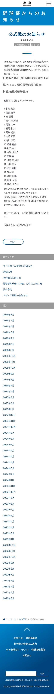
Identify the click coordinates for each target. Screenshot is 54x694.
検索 (42, 673)
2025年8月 (8, 379)
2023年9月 (8, 497)
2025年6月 (8, 385)
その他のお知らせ (22, 45)
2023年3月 (9, 533)
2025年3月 (8, 403)
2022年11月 (9, 551)
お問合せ (27, 655)
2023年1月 (8, 539)
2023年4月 (9, 527)
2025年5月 (8, 391)
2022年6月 (8, 580)
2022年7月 (8, 574)
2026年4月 (8, 338)
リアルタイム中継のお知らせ (17, 265)
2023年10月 (9, 491)
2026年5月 (8, 332)
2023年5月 (8, 521)
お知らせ (18, 638)
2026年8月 (8, 314)
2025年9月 (8, 373)
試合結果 (7, 271)
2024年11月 (9, 421)
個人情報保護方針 (41, 680)
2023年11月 (9, 486)
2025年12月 (9, 356)
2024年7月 (8, 444)
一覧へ (13, 242)
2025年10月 (9, 367)
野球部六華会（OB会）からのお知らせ (22, 283)
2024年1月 (8, 480)
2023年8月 (8, 503)
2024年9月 (8, 432)
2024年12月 (9, 415)
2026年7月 (8, 320)
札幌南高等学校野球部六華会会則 (18, 680)
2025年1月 (8, 409)
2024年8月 (8, 438)
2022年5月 (8, 586)
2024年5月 (8, 456)
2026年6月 (8, 326)
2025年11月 (9, 361)
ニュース (12, 619)
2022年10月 (9, 556)
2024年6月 (8, 450)
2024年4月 (9, 462)
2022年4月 (8, 592)
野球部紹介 (31, 638)
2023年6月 (8, 515)
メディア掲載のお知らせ (15, 295)
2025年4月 (8, 397)
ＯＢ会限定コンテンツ (17, 649)
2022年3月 (8, 598)
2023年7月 (8, 509)
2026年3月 (8, 344)
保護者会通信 (38, 649)
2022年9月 (8, 562)
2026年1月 (8, 350)
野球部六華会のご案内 (25, 643)
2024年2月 (8, 474)
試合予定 (35, 45)
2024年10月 (9, 426)
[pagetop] (27, 630)
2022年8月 (8, 568)
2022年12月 (9, 545)
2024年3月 (9, 468)
